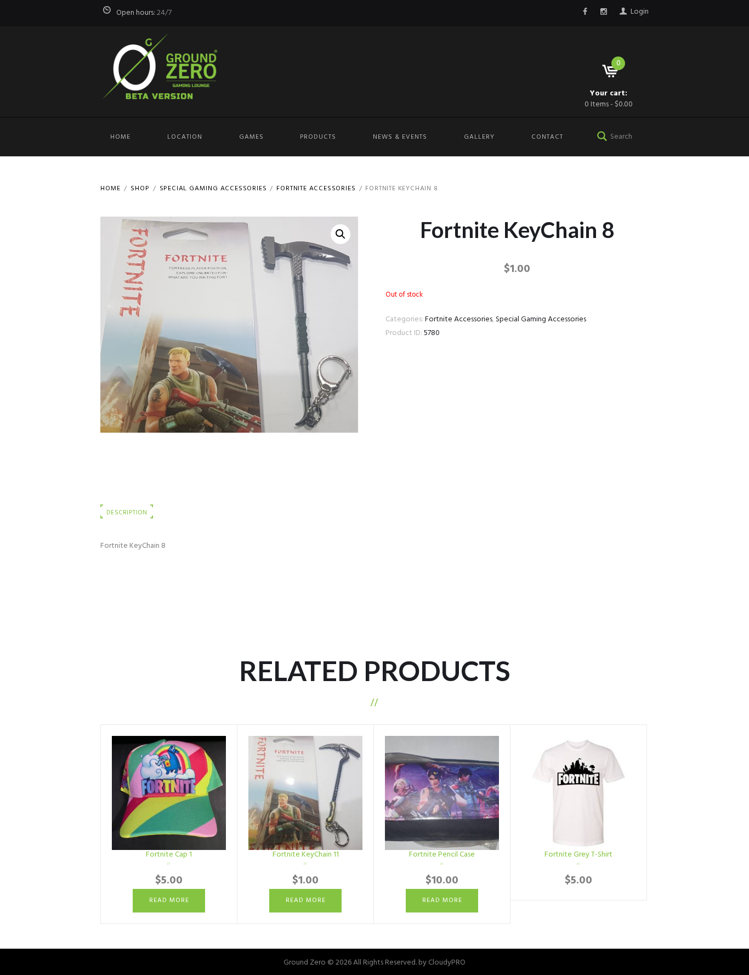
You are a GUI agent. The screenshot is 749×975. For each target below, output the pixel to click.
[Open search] (599, 135)
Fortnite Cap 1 (169, 854)
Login (640, 11)
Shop (139, 189)
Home (120, 137)
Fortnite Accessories (315, 189)
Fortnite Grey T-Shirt (578, 854)
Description (126, 513)
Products (318, 137)
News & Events (400, 137)
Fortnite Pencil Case (442, 854)
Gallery (479, 137)
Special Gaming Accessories (213, 189)
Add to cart (579, 792)
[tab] (127, 513)
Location (184, 137)
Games (251, 137)
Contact (547, 137)
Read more (169, 900)
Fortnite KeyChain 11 (306, 854)
